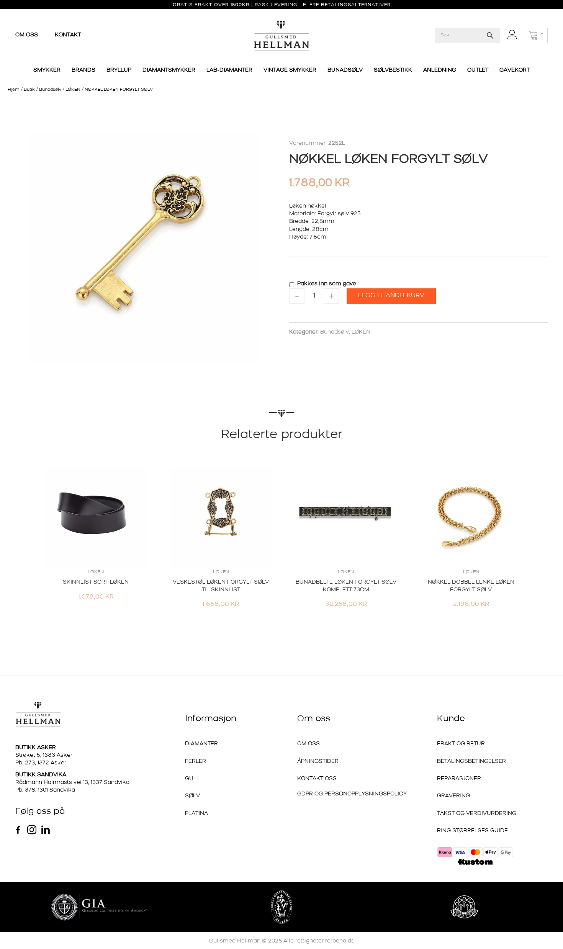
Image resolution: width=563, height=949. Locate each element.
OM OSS (27, 35)
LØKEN (72, 90)
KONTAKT (68, 35)
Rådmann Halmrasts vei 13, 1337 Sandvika (72, 782)
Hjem (14, 90)
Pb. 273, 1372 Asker (40, 763)
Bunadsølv (50, 90)
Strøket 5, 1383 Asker (43, 755)
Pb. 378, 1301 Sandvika (45, 790)
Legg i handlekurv (391, 296)
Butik (29, 90)
